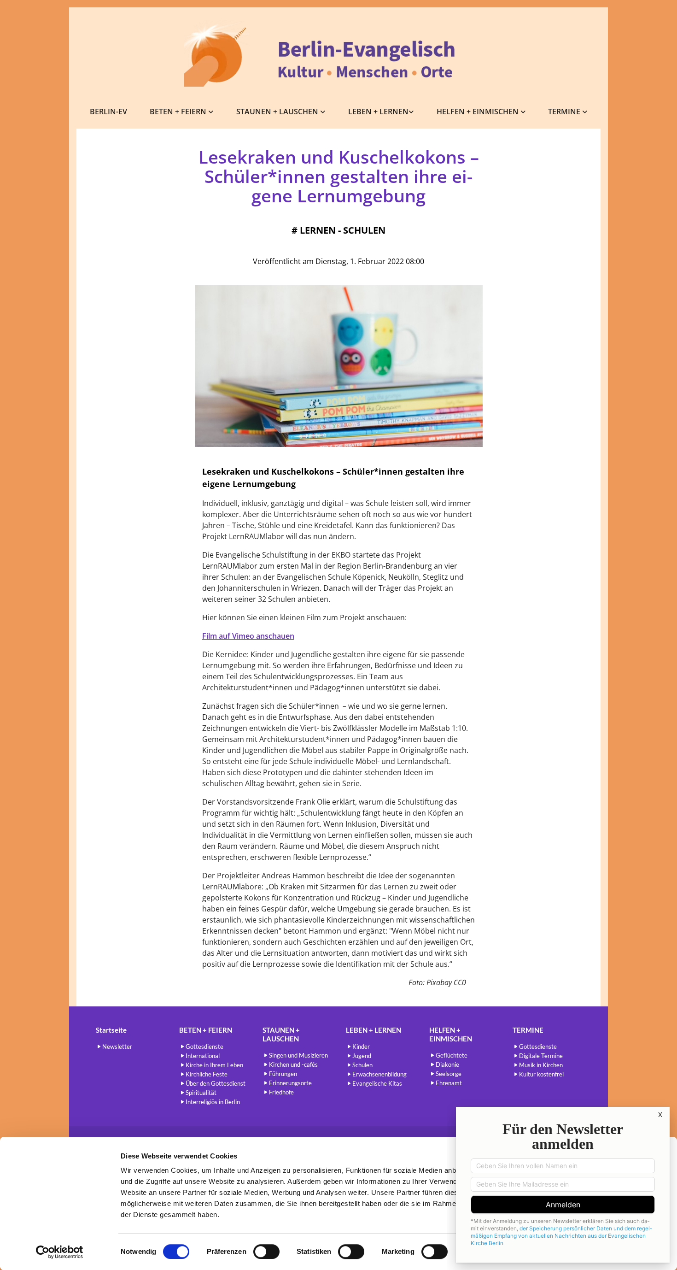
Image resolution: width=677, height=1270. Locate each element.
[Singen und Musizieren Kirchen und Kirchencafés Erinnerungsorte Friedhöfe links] (323, 111)
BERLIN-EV (108, 111)
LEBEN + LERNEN (378, 111)
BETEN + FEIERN (179, 111)
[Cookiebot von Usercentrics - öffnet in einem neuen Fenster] (59, 1252)
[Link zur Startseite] (338, 53)
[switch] (266, 1251)
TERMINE (565, 111)
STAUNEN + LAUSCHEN (278, 111)
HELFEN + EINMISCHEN (478, 111)
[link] (182, 111)
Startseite (111, 1030)
